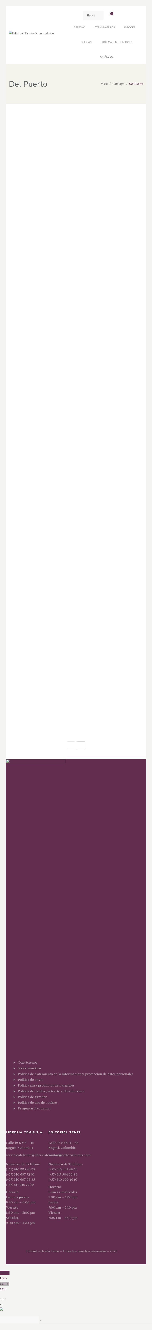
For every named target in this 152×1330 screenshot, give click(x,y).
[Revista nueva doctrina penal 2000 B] (111, 660)
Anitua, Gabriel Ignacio (41, 306)
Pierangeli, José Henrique (41, 176)
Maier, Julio (41, 479)
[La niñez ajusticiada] (111, 320)
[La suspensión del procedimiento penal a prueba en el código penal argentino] (41, 362)
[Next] (81, 745)
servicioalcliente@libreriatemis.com (34, 1155)
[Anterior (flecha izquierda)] (0, 1304)
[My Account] (121, 15)
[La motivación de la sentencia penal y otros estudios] (41, 320)
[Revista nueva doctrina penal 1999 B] (111, 618)
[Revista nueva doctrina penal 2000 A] (41, 660)
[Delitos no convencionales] (111, 116)
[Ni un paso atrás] (111, 409)
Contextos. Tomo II (41, 133)
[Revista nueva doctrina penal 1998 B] (111, 577)
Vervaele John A (111, 390)
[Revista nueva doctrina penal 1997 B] (111, 535)
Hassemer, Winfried (112, 191)
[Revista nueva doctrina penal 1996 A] (41, 493)
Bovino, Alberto (111, 306)
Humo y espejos (41, 222)
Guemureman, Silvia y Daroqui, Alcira (111, 343)
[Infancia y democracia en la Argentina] (41, 242)
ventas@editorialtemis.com (69, 1155)
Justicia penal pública (41, 300)
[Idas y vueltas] (111, 205)
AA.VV (41, 139)
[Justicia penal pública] (41, 284)
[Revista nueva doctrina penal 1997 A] (41, 535)
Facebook (19, 1118)
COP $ (4, 1287)
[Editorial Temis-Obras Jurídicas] (32, 35)
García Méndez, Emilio (41, 270)
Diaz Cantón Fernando (41, 348)
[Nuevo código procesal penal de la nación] (41, 451)
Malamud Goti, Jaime (41, 228)
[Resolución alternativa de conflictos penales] (111, 451)
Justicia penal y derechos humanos (111, 300)
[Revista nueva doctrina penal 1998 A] (41, 577)
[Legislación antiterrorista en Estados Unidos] (111, 362)
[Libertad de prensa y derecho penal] (41, 409)
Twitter (26, 1118)
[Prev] (71, 745)
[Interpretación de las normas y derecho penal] (111, 242)
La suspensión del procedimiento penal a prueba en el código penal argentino (41, 384)
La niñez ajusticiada (111, 337)
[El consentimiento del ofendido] (41, 153)
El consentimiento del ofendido (41, 170)
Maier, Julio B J (112, 139)
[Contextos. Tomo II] (41, 116)
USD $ (5, 1276)
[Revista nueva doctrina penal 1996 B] (111, 493)
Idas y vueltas (111, 222)
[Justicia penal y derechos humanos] (111, 284)
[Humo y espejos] (41, 205)
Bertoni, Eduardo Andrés (41, 437)
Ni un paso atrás (111, 426)
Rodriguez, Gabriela (112, 479)
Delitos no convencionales (111, 133)
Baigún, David (111, 521)
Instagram (33, 1118)
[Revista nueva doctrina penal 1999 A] (41, 618)
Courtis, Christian (111, 432)
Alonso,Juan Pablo (111, 270)
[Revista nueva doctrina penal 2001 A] (41, 702)
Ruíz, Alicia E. (111, 228)
